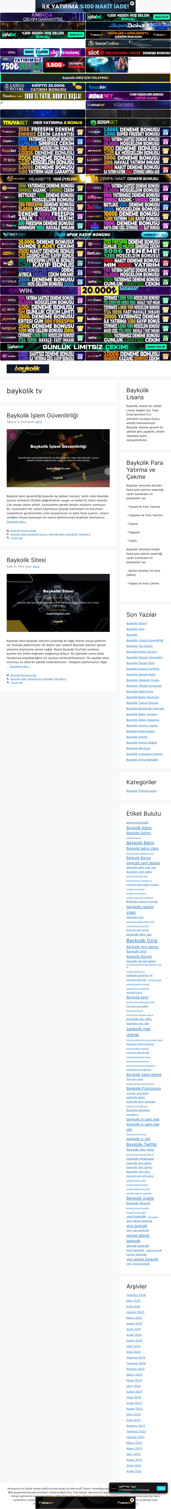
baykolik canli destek (143, 863)
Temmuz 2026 (136, 1295)
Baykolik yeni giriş (138, 1171)
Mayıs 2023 (134, 1443)
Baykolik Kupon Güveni (141, 651)
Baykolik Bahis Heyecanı (142, 697)
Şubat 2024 (134, 1391)
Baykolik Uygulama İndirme (144, 754)
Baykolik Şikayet (138, 1203)
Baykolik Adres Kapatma (142, 720)
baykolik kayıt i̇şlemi (137, 1006)
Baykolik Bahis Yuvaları (141, 714)
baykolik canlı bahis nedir (137, 876)
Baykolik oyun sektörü (138, 1069)
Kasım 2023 (134, 1408)
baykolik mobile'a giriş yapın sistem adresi (144, 1040)
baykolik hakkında (136, 979)
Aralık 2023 (134, 1403)
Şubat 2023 (134, 1460)
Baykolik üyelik (140, 1198)
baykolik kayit (134, 992)
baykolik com (135, 917)
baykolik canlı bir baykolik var (139, 881)
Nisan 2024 (134, 1380)
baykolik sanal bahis (137, 1093)
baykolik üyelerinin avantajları (139, 1193)
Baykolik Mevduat (138, 748)
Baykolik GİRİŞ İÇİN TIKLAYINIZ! (85, 78)
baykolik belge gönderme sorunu (29, 534)
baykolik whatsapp (140, 1159)
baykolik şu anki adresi (136, 1212)
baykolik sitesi (18, 678)
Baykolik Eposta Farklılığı (142, 668)
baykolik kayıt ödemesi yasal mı (139, 1015)
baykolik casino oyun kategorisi (139, 898)
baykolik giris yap (138, 934)
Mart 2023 (133, 1454)
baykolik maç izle (137, 1023)
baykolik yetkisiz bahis (136, 1181)
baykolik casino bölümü (136, 893)
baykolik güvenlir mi (139, 975)
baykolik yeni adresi (139, 1167)
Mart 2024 (133, 1386)
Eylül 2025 (133, 1306)
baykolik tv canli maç (143, 1119)
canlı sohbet (153, 1217)
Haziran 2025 (135, 1312)
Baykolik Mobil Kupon (140, 731)
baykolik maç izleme (138, 1031)
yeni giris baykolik (138, 1263)
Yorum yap (17, 537)
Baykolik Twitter (141, 1144)
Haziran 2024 (135, 1369)
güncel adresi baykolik (137, 1238)
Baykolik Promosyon (143, 1088)
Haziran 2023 (135, 1437)
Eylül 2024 (133, 1352)
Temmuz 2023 (136, 1431)
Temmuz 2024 (136, 1363)
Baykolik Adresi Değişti (141, 742)
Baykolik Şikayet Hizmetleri (144, 657)
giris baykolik (136, 1226)
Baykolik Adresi (136, 623)
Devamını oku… (17, 521)
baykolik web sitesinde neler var (140, 1154)
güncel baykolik (137, 1246)
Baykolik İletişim (137, 737)
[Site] (42, 131)
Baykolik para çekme (144, 1074)
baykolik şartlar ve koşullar (137, 1208)
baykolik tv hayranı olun (136, 1134)
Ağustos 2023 (135, 1425)
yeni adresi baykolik (142, 1259)
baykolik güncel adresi (141, 961)
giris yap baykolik (137, 1230)
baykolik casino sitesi (140, 909)
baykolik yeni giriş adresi (139, 1176)
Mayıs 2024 (134, 1374)
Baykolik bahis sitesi (142, 848)
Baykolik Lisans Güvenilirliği (144, 640)
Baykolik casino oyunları (142, 901)
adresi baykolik (137, 823)
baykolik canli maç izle (141, 867)
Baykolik (132, 634)
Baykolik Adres (139, 828)
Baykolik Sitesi (26, 559)
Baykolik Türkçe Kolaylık (142, 703)
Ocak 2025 (133, 1329)
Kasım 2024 (134, 1340)
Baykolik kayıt (137, 997)
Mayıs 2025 (134, 1318)
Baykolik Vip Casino (139, 646)
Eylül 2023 (133, 1420)
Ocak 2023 (133, 1465)
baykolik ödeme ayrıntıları (137, 1185)
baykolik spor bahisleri (40, 678)
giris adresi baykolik (139, 1221)
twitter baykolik (136, 1254)
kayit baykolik (135, 1250)
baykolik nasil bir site (137, 1052)
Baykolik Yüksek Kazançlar (144, 686)
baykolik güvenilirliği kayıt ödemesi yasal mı (143, 966)
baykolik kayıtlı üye (134, 1011)
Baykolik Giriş (135, 629)
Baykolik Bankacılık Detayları (145, 708)
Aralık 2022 (134, 1471)
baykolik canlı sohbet (135, 889)
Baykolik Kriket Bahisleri (142, 759)
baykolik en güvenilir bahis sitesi (140, 922)
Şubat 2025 (134, 1323)
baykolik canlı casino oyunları (142, 884)
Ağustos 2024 (135, 1357)
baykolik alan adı (133, 838)
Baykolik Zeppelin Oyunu (142, 680)
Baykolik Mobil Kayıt (139, 691)
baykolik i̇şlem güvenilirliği (63, 534)
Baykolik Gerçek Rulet (140, 674)
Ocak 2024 (133, 1397)
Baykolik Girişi (136, 951)
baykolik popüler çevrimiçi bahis (140, 1084)
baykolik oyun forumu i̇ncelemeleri (140, 1066)
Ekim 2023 (133, 1414)
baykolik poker (134, 1079)
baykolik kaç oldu (139, 1019)
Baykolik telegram (138, 1110)
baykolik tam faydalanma (137, 1106)
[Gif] (85, 178)
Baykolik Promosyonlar (23, 530)
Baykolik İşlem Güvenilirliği (42, 415)
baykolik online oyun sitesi (137, 1061)
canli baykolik (136, 1216)
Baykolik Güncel (139, 956)
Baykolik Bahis (140, 842)
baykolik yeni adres (139, 1163)
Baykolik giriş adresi (142, 947)
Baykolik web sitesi (140, 1150)
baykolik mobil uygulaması (137, 1049)
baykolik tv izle (138, 1139)
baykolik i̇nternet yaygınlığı (137, 984)
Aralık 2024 (134, 1335)
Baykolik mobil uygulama (140, 1044)
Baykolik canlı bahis (139, 871)
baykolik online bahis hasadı (138, 1057)
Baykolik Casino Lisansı (142, 725)
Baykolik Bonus (138, 858)
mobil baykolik (154, 1250)
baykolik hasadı (154, 980)
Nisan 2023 (134, 1448)
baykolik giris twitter (137, 930)
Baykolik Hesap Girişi (140, 663)
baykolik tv (85, 534)
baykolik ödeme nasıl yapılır (138, 1189)
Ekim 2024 (133, 1346)
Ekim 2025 (133, 1300)
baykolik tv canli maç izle (143, 1126)
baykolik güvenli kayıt (135, 972)
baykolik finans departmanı (137, 926)
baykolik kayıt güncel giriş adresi (140, 1002)
